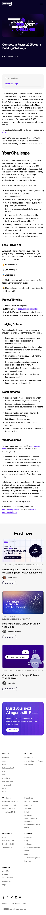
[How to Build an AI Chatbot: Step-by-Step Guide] (23, 602)
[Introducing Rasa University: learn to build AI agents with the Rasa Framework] (23, 550)
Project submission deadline (26, 308)
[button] (41, 4)
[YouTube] (20, 897)
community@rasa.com (11, 509)
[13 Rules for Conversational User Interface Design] (23, 656)
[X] (11, 897)
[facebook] (3, 897)
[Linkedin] (16, 897)
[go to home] (7, 746)
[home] (7, 4)
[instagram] (7, 897)
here (4, 132)
